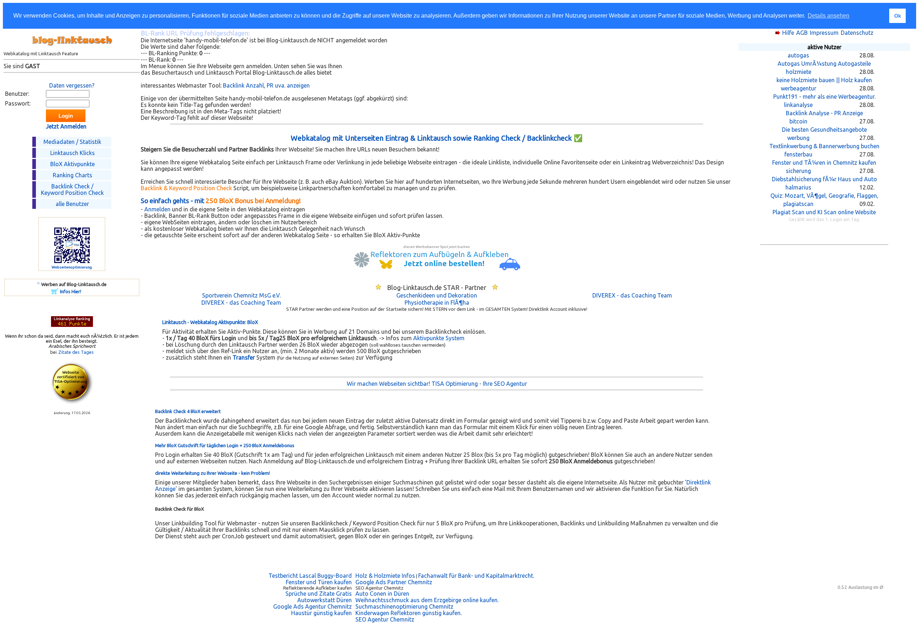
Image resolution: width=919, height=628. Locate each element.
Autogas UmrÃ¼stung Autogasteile (824, 63)
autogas (798, 55)
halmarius (798, 187)
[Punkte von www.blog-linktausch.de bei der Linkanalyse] (72, 325)
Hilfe (788, 32)
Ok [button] (897, 16)
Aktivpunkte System (439, 338)
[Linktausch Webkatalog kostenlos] (72, 49)
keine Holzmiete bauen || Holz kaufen (824, 80)
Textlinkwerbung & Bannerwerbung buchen (824, 146)
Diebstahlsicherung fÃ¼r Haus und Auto (824, 179)
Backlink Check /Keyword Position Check (72, 189)
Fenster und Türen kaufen (319, 582)
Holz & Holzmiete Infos (385, 575)
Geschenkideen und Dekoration (436, 295)
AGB (802, 32)
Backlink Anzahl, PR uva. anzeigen (266, 85)
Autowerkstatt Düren (324, 600)
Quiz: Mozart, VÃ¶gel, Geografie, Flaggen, (824, 195)
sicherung (798, 171)
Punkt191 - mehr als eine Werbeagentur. (824, 96)
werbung (798, 138)
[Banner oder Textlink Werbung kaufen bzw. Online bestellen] (55, 292)
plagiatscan (798, 204)
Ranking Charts (72, 175)
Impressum (824, 32)
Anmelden (157, 209)
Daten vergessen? (71, 85)
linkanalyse (798, 105)
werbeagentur (798, 88)
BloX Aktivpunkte (72, 164)
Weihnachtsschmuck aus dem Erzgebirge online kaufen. (427, 600)
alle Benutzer (72, 204)
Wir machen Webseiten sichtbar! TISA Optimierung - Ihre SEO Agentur (437, 383)
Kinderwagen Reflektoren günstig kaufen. (408, 613)
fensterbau (798, 154)
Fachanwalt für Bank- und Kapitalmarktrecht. (476, 575)
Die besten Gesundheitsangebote (824, 129)
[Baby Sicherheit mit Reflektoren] (437, 268)
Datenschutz (857, 32)
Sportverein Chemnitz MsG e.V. (241, 295)
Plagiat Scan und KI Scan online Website (824, 212)
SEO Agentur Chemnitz (384, 619)
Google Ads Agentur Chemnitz (312, 606)
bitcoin (798, 121)
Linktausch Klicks (72, 153)
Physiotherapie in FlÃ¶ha (437, 302)
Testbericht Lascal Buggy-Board (310, 575)
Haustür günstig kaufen (321, 613)
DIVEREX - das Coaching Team (632, 295)
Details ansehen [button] (828, 16)
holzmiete (798, 72)
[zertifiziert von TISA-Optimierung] (71, 402)
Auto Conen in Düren (382, 593)
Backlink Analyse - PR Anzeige (824, 113)
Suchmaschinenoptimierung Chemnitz (404, 606)
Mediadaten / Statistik (72, 142)
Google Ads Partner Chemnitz (393, 582)
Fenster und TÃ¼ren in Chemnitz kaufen (824, 162)
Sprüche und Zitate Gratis (318, 593)
